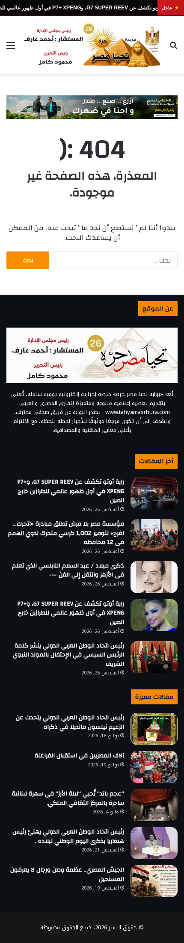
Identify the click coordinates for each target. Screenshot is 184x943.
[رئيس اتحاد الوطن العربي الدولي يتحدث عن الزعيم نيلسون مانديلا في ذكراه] (154, 729)
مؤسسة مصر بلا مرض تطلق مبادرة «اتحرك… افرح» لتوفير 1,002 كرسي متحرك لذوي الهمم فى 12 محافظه (66, 533)
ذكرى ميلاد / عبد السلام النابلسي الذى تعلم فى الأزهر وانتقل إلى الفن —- (68, 570)
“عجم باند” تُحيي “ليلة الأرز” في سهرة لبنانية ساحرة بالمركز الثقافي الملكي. (68, 798)
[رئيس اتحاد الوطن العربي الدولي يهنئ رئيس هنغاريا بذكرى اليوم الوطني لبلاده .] (154, 843)
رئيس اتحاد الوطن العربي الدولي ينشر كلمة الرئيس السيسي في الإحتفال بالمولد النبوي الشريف (68, 655)
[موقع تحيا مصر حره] (92, 45)
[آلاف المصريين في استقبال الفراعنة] (154, 767)
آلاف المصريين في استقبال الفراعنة (79, 755)
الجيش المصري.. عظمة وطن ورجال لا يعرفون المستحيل (67, 874)
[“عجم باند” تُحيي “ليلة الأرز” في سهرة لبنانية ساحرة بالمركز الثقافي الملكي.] (154, 805)
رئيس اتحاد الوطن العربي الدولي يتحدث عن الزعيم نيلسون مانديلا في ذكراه (70, 722)
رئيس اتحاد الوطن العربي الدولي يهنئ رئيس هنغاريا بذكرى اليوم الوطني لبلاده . (68, 836)
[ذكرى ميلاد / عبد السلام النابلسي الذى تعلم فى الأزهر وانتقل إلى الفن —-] (154, 577)
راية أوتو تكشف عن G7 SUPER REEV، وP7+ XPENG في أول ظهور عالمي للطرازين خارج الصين (70, 491)
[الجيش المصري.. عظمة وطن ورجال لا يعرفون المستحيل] (154, 881)
